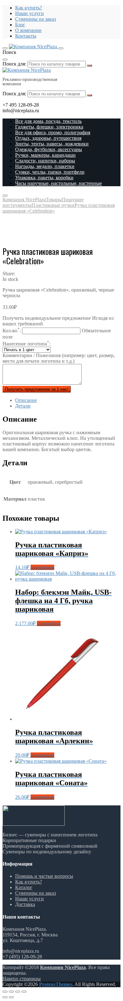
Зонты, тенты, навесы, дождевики (52, 143)
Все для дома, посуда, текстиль (48, 121)
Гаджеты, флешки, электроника (49, 126)
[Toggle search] (60, 48)
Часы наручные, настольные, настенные (58, 183)
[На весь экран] (17, 992)
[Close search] (5, 60)
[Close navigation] (5, 196)
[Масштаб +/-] (23, 992)
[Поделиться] (11, 992)
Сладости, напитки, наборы (45, 160)
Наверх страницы (22, 978)
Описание (26, 400)
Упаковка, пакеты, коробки (44, 177)
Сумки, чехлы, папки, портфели (50, 172)
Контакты (25, 36)
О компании (28, 30)
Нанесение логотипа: (26, 343)
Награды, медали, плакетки (44, 166)
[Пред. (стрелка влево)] (5, 997)
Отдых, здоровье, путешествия (48, 138)
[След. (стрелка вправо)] (11, 997)
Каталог (23, 887)
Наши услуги (29, 13)
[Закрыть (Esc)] (5, 992)
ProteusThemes (55, 984)
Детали (23, 405)
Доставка (25, 904)
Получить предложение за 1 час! (36, 389)
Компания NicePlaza (63, 967)
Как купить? (28, 7)
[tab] (67, 400)
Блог (20, 24)
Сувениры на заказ (35, 19)
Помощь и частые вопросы (44, 876)
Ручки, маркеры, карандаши (45, 155)
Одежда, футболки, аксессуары (48, 149)
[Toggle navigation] (5, 48)
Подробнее (42, 567)
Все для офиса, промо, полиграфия (52, 132)
